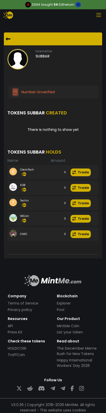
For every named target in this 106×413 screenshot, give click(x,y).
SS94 (36, 5)
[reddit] (30, 388)
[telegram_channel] (62, 388)
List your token (70, 332)
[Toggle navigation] (98, 15)
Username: (44, 51)
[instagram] (81, 388)
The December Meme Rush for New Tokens (77, 351)
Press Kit (15, 332)
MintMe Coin (68, 325)
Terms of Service (23, 303)
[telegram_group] (52, 388)
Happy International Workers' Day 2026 (74, 363)
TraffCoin (16, 354)
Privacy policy (20, 309)
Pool (60, 309)
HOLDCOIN (17, 348)
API (10, 325)
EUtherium (66, 4)
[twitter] (19, 388)
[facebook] (72, 388)
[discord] (41, 388)
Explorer (64, 303)
